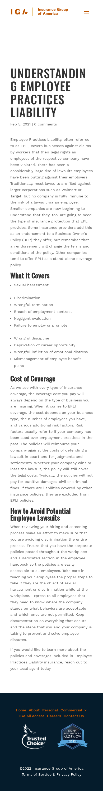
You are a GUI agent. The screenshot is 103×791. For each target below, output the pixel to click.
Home (21, 710)
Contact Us (74, 716)
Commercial (71, 710)
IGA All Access (31, 716)
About (34, 710)
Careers (54, 716)
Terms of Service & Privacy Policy (51, 774)
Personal (50, 710)
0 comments (45, 124)
